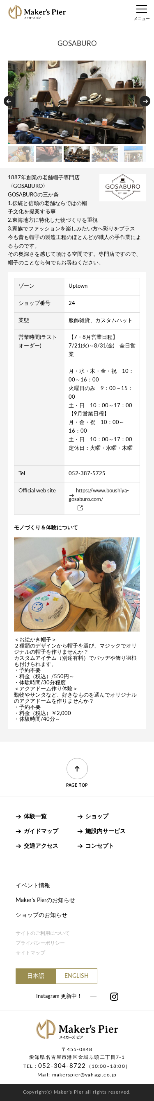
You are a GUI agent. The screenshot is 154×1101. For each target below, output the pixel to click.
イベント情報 (33, 886)
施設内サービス (105, 831)
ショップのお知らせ (41, 915)
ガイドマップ (41, 831)
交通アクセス (41, 846)
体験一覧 (35, 816)
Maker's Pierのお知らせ (45, 900)
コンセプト (99, 846)
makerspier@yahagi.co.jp (84, 1074)
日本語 (35, 976)
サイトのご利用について (43, 933)
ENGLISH (76, 976)
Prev (9, 101)
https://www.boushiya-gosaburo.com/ (99, 495)
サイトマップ (30, 952)
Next (145, 101)
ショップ (96, 816)
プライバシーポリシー (40, 943)
